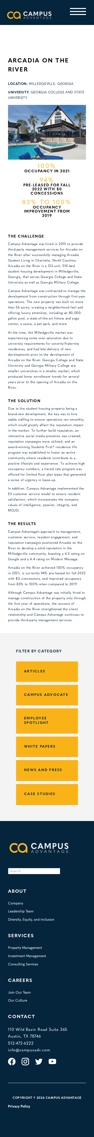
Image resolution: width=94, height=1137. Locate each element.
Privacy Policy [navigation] (19, 1106)
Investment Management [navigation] (27, 956)
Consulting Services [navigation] (23, 964)
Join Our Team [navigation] (19, 992)
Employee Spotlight (36, 721)
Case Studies (39, 794)
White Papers (40, 746)
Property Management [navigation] (25, 948)
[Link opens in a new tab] (12, 1064)
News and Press (43, 770)
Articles (34, 671)
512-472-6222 (21, 1044)
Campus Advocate (46, 695)
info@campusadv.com (29, 1050)
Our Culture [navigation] (17, 1000)
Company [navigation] (15, 903)
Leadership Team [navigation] (21, 911)
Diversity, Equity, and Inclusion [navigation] (31, 919)
